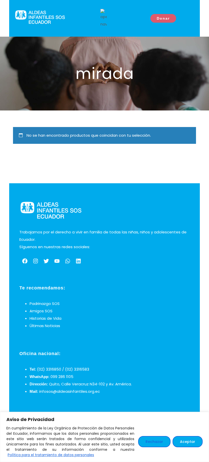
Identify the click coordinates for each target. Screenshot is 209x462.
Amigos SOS (41, 311)
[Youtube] (56, 261)
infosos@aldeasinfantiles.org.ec (69, 391)
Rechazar (154, 441)
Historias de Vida (45, 318)
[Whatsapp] (67, 261)
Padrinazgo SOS (45, 303)
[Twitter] (46, 261)
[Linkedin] (78, 261)
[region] (104, 437)
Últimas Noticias (45, 325)
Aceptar (187, 441)
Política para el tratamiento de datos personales (51, 454)
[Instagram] (35, 261)
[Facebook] (24, 261)
